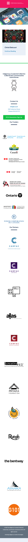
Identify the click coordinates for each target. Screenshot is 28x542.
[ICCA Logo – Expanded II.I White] (17, 3)
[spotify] (14, 97)
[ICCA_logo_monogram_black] (14, 80)
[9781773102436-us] (14, 30)
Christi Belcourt (11, 47)
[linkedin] (20, 94)
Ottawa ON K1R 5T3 (14, 111)
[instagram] (8, 94)
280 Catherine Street (14, 109)
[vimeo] (23, 94)
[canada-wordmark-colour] (14, 127)
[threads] (14, 94)
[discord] (11, 97)
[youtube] (17, 94)
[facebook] (5, 94)
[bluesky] (11, 94)
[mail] (17, 97)
